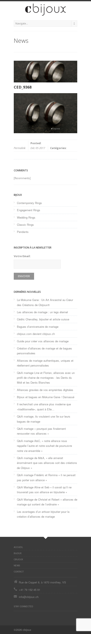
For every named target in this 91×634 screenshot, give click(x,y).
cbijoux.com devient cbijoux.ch (36, 334)
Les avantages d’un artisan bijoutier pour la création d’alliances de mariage (43, 514)
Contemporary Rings (29, 203)
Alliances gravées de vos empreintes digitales (45, 390)
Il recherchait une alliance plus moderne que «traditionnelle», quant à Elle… (44, 406)
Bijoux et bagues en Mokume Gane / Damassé (45, 397)
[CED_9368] (45, 71)
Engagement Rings (28, 210)
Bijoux (18, 553)
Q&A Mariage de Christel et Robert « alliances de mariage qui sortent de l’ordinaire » (47, 501)
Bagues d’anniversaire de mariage (37, 327)
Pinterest (16, 615)
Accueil (18, 547)
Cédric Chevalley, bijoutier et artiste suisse (43, 319)
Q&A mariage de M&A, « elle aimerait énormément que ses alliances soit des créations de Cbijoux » (47, 463)
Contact (19, 571)
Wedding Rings (26, 217)
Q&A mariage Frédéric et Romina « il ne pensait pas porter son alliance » (46, 477)
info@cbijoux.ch (29, 597)
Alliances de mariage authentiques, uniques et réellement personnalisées (45, 363)
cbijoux (18, 559)
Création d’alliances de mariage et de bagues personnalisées (44, 350)
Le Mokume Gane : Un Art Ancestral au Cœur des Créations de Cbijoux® (45, 302)
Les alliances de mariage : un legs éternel (42, 312)
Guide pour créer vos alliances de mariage (43, 341)
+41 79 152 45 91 (29, 590)
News (17, 565)
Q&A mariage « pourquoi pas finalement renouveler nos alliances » (41, 431)
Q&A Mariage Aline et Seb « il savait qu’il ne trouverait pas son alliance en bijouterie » (44, 489)
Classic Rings (25, 225)
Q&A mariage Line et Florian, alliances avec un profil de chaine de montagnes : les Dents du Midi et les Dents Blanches (46, 378)
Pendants (23, 232)
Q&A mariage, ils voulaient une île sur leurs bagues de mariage (43, 418)
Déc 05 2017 (37, 148)
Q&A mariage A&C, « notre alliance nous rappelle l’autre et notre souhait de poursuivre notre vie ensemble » (44, 446)
